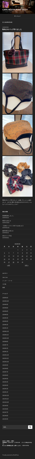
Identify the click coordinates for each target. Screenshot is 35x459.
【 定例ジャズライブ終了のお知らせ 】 (13, 225)
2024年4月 (5, 318)
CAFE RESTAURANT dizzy (15, 10)
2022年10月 (5, 361)
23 (22, 259)
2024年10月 (5, 301)
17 (27, 256)
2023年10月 (5, 338)
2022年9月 (5, 365)
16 (22, 256)
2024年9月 (5, 304)
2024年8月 (5, 308)
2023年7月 (5, 345)
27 (9, 262)
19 (4, 259)
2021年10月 (5, 402)
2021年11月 (5, 399)
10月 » (26, 265)
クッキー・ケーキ (7, 280)
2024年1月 (5, 328)
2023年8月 (5, 341)
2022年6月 (5, 375)
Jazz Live (5, 277)
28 (13, 262)
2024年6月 (5, 311)
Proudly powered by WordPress (10, 455)
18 (31, 256)
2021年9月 (5, 405)
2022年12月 (5, 355)
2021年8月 (5, 409)
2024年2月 (5, 324)
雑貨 (3, 287)
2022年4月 (5, 382)
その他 (4, 284)
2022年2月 (5, 388)
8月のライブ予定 (7, 236)
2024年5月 (5, 314)
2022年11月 (5, 358)
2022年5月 (5, 378)
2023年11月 (5, 334)
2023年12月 (5, 331)
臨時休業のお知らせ (7, 230)
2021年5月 (5, 419)
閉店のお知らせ (6, 220)
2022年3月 (5, 385)
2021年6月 (5, 415)
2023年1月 (5, 351)
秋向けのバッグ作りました (12, 29)
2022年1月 (5, 392)
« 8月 (8, 265)
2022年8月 (5, 368)
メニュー (18, 16)
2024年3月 (5, 321)
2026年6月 (5, 297)
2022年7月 (5, 372)
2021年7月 (5, 412)
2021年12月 (5, 395)
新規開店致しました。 (8, 215)
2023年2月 (5, 348)
